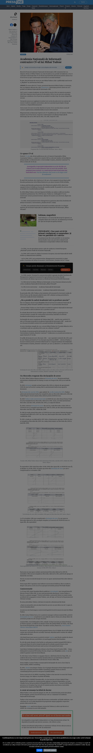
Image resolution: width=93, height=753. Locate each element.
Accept (39, 750)
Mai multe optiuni (50, 750)
